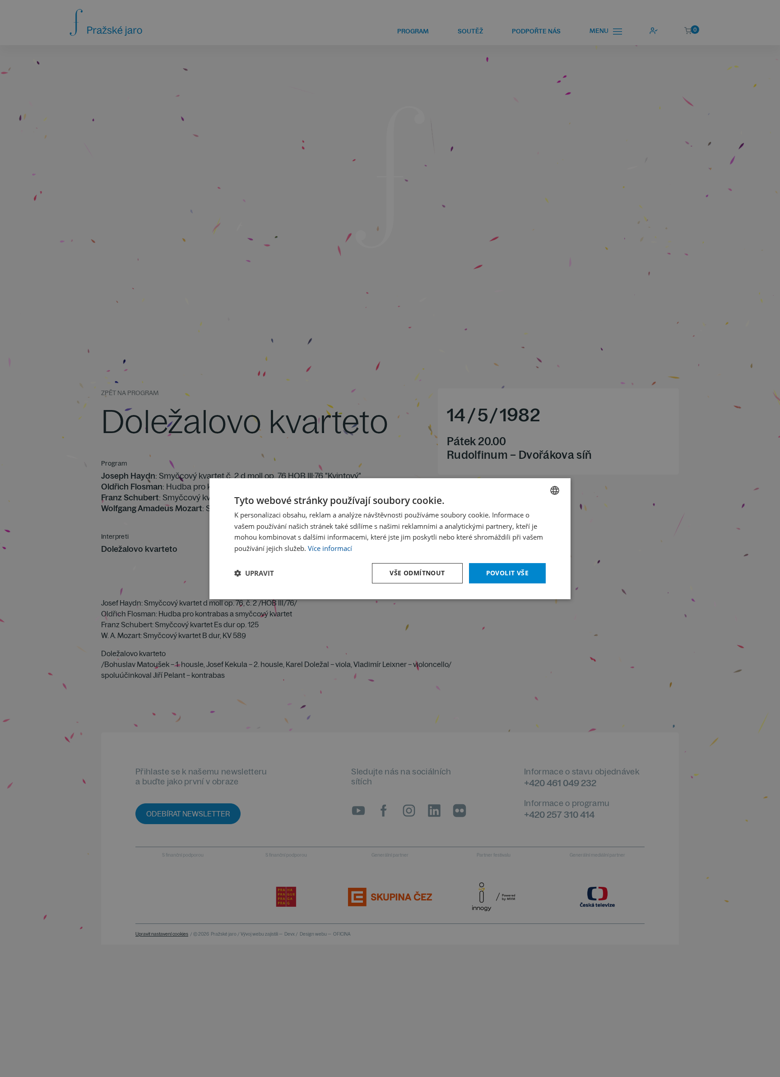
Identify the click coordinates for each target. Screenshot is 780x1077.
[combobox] (554, 489)
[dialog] (390, 538)
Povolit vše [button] (507, 573)
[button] (254, 573)
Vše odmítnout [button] (417, 573)
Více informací (330, 548)
